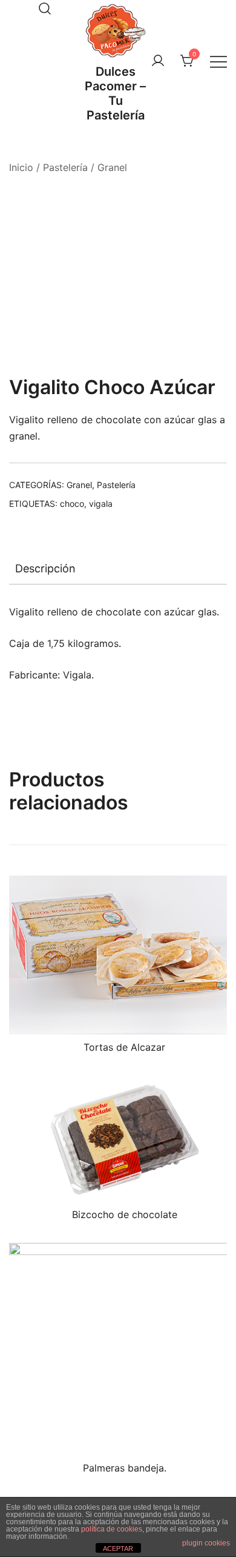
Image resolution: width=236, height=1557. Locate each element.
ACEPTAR (118, 1548)
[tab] (118, 569)
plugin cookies (206, 1543)
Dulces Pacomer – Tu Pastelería (115, 93)
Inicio (21, 167)
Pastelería (65, 167)
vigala (101, 503)
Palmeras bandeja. (124, 1468)
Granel (112, 167)
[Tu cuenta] (158, 61)
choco (72, 503)
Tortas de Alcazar (124, 1047)
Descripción (45, 568)
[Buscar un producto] (45, 8)
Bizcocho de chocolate (124, 1214)
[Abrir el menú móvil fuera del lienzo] (218, 61)
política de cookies (111, 1529)
